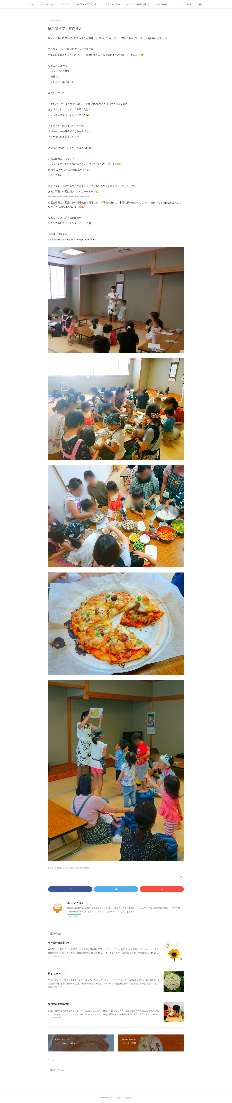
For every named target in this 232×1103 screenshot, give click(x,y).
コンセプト (64, 4)
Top (31, 4)
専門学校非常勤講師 (58, 1004)
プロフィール (46, 4)
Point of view (161, 4)
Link (189, 4)
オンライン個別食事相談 (138, 4)
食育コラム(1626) (55, 868)
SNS (200, 4)
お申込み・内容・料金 (86, 4)
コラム (177, 4)
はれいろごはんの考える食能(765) (76, 868)
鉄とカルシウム (56, 973)
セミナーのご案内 (111, 4)
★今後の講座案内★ (58, 942)
